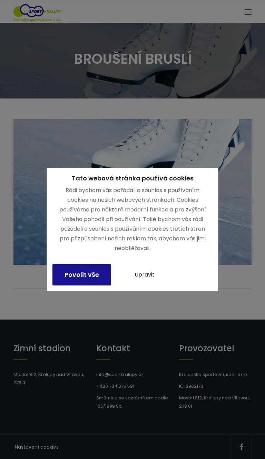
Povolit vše (82, 274)
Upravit (145, 275)
